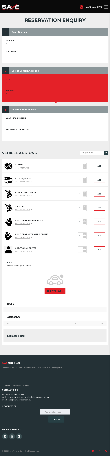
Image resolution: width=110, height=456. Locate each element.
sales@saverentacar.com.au (19, 400)
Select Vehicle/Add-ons (25, 71)
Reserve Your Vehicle (24, 109)
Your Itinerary (19, 32)
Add (99, 166)
